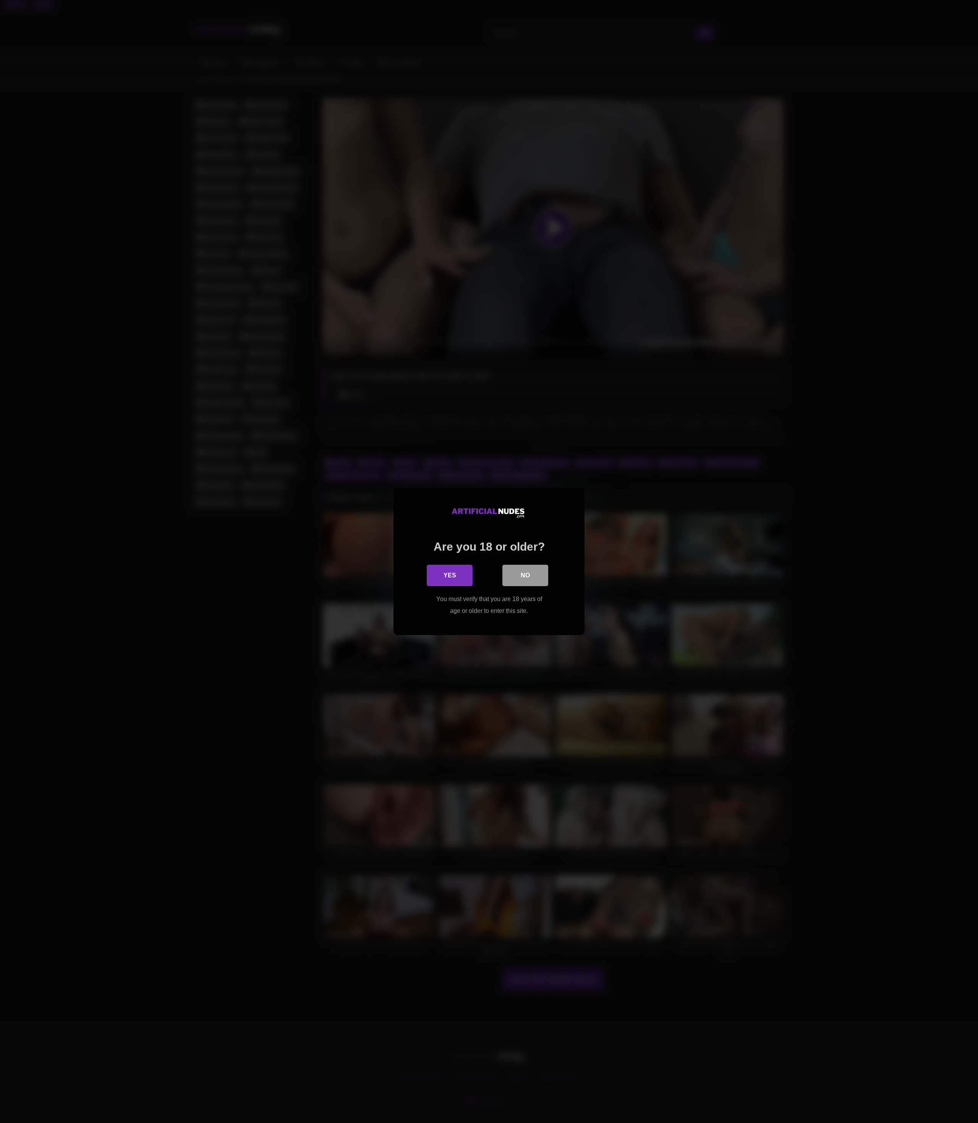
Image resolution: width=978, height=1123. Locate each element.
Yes (450, 575)
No (525, 575)
